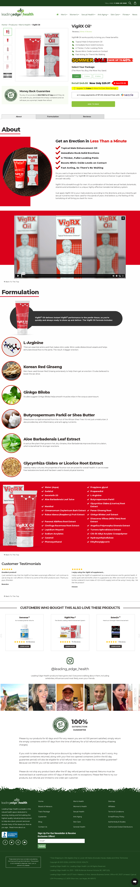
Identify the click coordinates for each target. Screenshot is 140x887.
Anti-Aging (102, 15)
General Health (79, 827)
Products (13, 25)
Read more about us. (17, 827)
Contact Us (42, 827)
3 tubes (87, 76)
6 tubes (98, 76)
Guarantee (42, 817)
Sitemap (111, 801)
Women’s (74, 15)
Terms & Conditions (116, 812)
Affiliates (111, 806)
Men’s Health (78, 801)
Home (4, 25)
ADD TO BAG (93, 104)
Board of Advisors (45, 806)
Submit (42, 846)
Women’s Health (80, 806)
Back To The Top (12, 282)
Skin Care (115, 15)
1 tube (76, 76)
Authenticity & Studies (116, 822)
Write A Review (86, 32)
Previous (3, 697)
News (134, 15)
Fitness (126, 15)
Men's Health (24, 25)
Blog (40, 822)
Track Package (44, 812)
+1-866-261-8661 (120, 3)
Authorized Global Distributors (120, 827)
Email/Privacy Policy (116, 817)
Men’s (63, 15)
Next (137, 697)
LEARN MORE (24, 646)
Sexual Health (87, 15)
